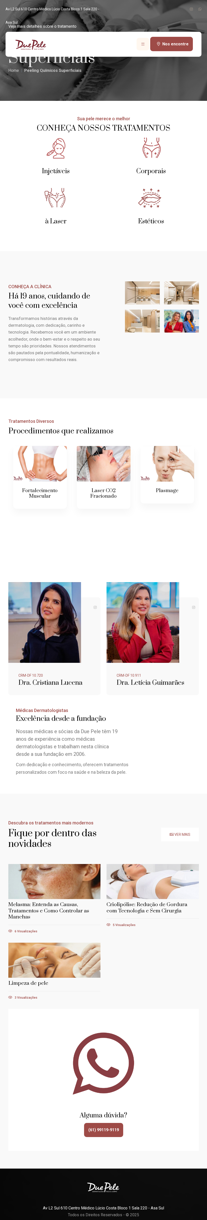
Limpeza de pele (28, 983)
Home (13, 70)
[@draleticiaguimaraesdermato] (193, 607)
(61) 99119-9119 (103, 1129)
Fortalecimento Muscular (40, 493)
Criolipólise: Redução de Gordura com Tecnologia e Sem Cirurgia (147, 907)
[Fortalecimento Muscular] (40, 464)
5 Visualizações (124, 925)
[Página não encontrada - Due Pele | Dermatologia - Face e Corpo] (31, 43)
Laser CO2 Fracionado (103, 493)
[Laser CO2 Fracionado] (104, 464)
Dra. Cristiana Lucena (50, 683)
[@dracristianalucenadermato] (95, 607)
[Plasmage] (167, 464)
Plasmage (167, 491)
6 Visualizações (25, 931)
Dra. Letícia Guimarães (150, 683)
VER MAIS (182, 834)
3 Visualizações (25, 997)
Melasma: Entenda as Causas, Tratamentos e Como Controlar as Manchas (48, 910)
